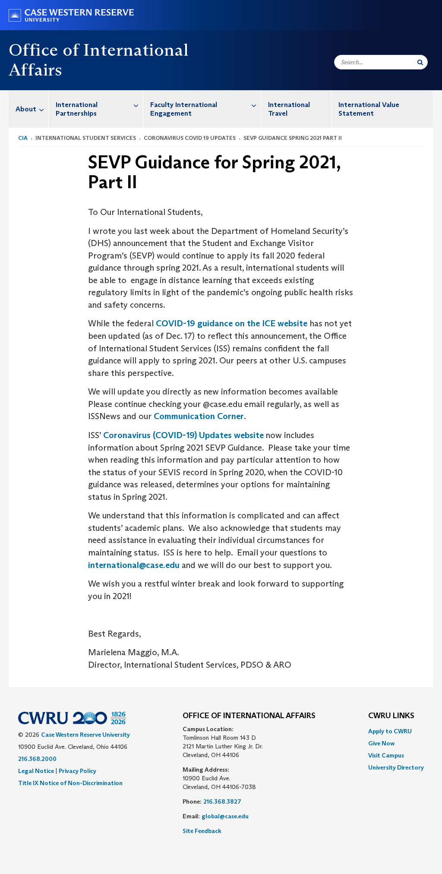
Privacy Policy (77, 771)
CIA (23, 138)
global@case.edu (225, 816)
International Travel (289, 109)
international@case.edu (134, 565)
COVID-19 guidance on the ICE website (231, 323)
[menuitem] (29, 109)
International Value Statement (368, 109)
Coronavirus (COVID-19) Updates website (183, 435)
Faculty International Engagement (183, 109)
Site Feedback (202, 831)
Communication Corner (199, 416)
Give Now (381, 743)
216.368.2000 (37, 759)
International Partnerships (77, 109)
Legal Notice (36, 771)
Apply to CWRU (390, 731)
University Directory (396, 767)
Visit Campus (386, 755)
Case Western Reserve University (85, 734)
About (26, 109)
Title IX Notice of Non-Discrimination (70, 783)
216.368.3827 (222, 801)
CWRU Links (391, 716)
